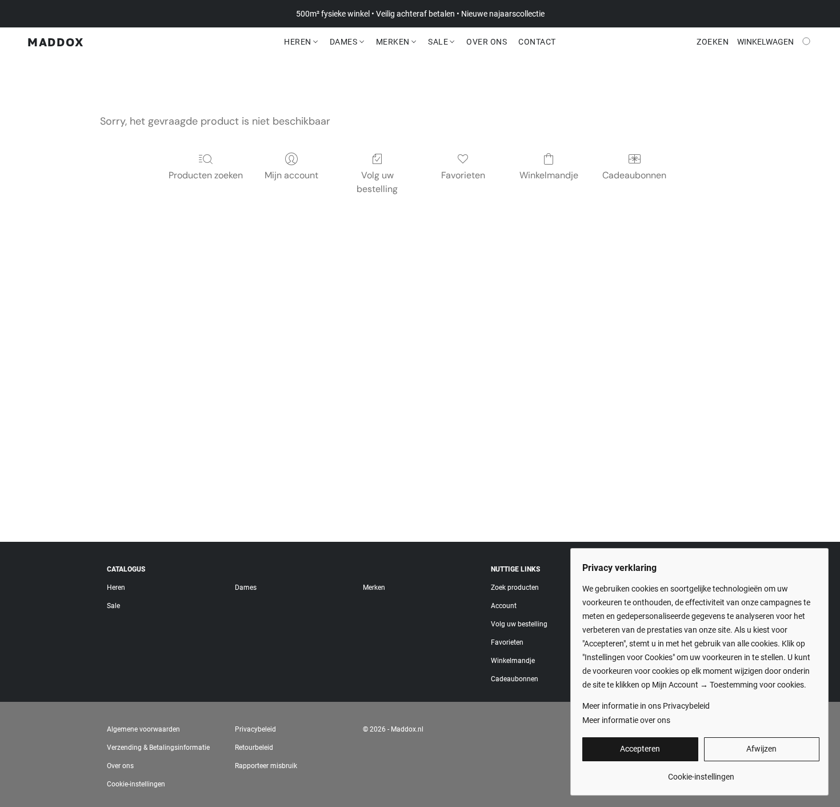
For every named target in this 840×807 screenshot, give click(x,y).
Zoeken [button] (713, 41)
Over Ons (486, 41)
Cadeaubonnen (634, 175)
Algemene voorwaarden (143, 729)
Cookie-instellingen (136, 784)
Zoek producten (515, 588)
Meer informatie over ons (626, 720)
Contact (537, 41)
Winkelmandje (548, 175)
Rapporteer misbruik (266, 766)
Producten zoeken (206, 175)
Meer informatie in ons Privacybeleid (646, 705)
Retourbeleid (254, 748)
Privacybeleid (255, 729)
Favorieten (463, 175)
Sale (439, 41)
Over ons (120, 766)
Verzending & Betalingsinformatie (158, 748)
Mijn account (291, 175)
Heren (298, 41)
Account (504, 606)
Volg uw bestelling (377, 182)
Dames (344, 41)
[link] (700, 772)
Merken (394, 41)
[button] (55, 41)
